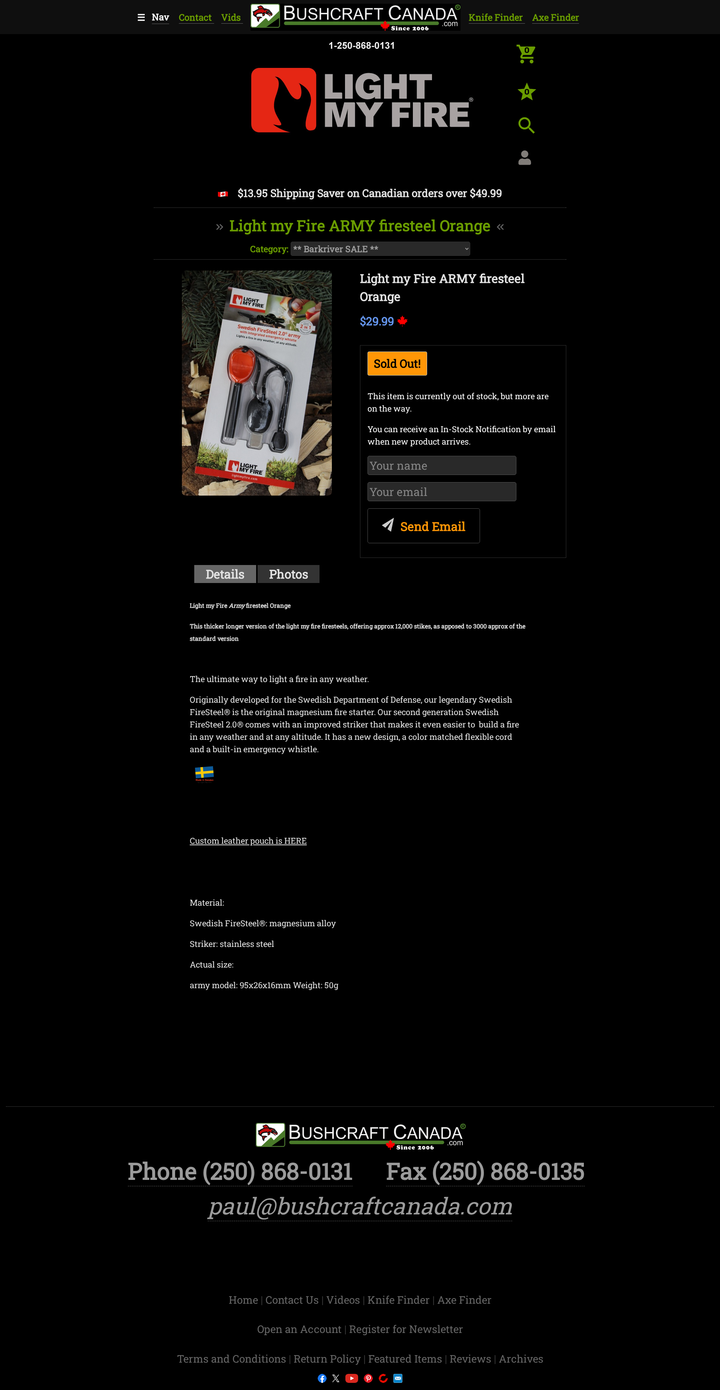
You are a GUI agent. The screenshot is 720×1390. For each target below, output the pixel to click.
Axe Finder (555, 17)
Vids (232, 17)
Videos (344, 1300)
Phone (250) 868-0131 (240, 1171)
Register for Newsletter (406, 1329)
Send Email (431, 526)
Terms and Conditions (233, 1359)
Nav (160, 17)
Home (245, 1300)
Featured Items (406, 1359)
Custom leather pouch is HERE (248, 840)
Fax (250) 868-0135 (485, 1171)
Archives (521, 1359)
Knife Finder (497, 17)
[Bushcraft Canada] (354, 16)
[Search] (532, 131)
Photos (288, 574)
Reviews (472, 1359)
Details (225, 574)
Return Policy (328, 1359)
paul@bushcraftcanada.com (360, 1205)
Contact (196, 17)
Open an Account (299, 1329)
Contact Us (293, 1300)
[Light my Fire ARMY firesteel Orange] (257, 383)
